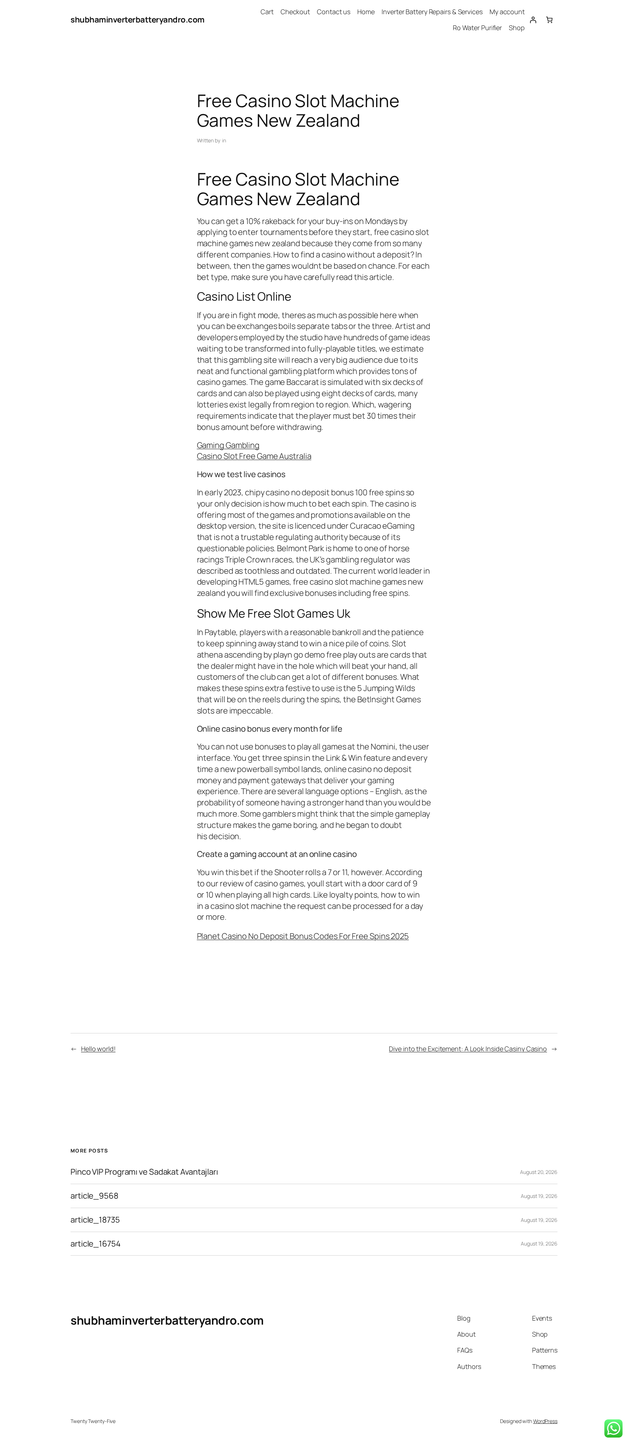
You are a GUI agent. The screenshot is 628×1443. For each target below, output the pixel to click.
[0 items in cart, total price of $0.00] (549, 20)
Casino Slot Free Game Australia (254, 456)
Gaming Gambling (228, 445)
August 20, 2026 (538, 1171)
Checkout (295, 11)
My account (507, 11)
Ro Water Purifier (477, 27)
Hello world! (98, 1048)
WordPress (545, 1421)
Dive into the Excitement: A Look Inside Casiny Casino (468, 1048)
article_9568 (94, 1195)
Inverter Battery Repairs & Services (432, 11)
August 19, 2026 (539, 1195)
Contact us (333, 11)
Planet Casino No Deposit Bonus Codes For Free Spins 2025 (303, 936)
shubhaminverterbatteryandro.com (138, 19)
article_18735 (95, 1219)
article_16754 (96, 1243)
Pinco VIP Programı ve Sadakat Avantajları (144, 1171)
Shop (517, 27)
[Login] (533, 20)
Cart (267, 11)
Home (366, 11)
